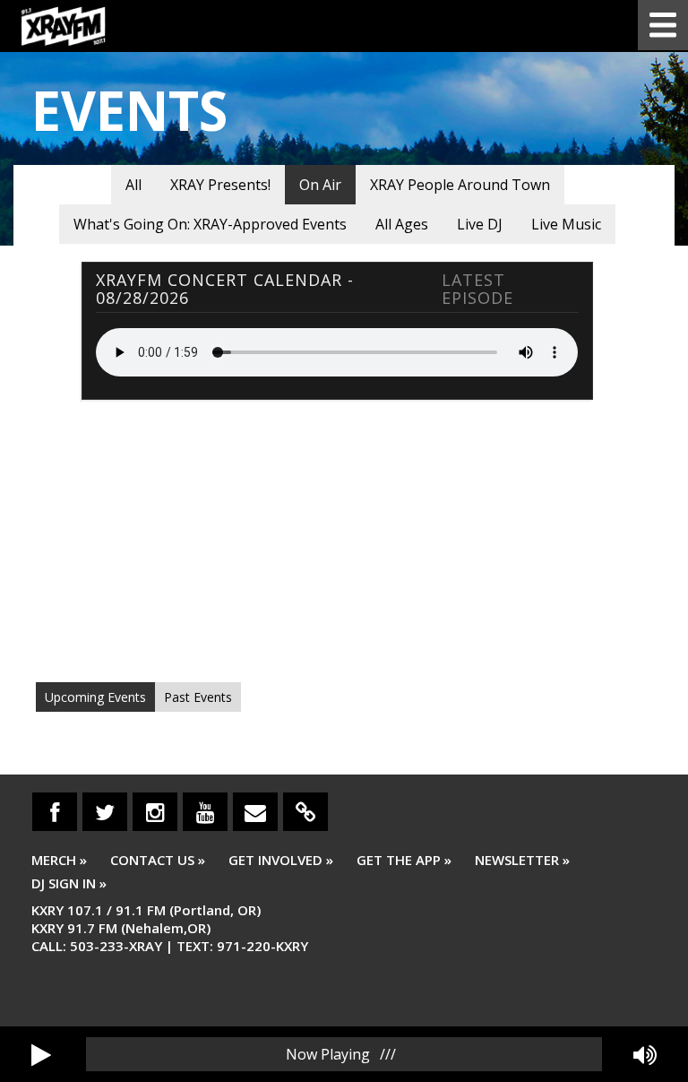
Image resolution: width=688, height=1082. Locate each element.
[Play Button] (41, 1054)
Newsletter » (522, 860)
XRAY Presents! (220, 185)
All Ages (401, 224)
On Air (320, 185)
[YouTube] (205, 811)
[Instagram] (155, 811)
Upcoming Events (95, 696)
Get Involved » (280, 860)
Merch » (59, 860)
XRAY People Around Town (460, 185)
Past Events (198, 696)
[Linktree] (305, 811)
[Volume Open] (645, 1054)
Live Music (566, 224)
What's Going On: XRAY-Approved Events (210, 224)
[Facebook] (54, 811)
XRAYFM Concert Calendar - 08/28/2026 (225, 288)
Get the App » (404, 860)
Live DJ (480, 224)
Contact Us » (157, 860)
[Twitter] (104, 811)
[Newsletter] (255, 811)
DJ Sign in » (69, 883)
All (133, 185)
